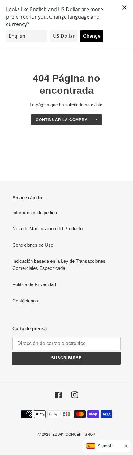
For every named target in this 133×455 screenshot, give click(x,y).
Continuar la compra (62, 120)
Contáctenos (25, 300)
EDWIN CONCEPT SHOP (73, 434)
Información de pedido (34, 212)
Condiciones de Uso (32, 245)
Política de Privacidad (34, 284)
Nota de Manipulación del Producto (47, 228)
